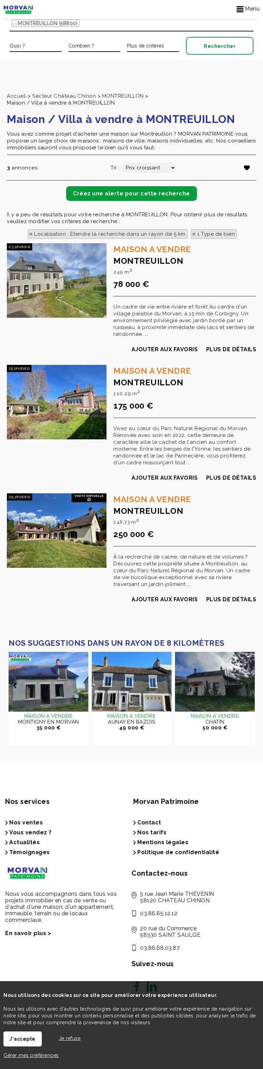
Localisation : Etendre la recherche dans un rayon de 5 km (110, 234)
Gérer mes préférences (31, 1055)
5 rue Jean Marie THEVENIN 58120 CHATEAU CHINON (177, 897)
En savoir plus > (28, 933)
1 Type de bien (216, 234)
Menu (251, 8)
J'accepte (23, 1039)
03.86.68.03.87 (160, 948)
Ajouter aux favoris (165, 349)
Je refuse (70, 1038)
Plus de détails (231, 349)
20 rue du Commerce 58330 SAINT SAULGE (170, 931)
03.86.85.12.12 (158, 913)
